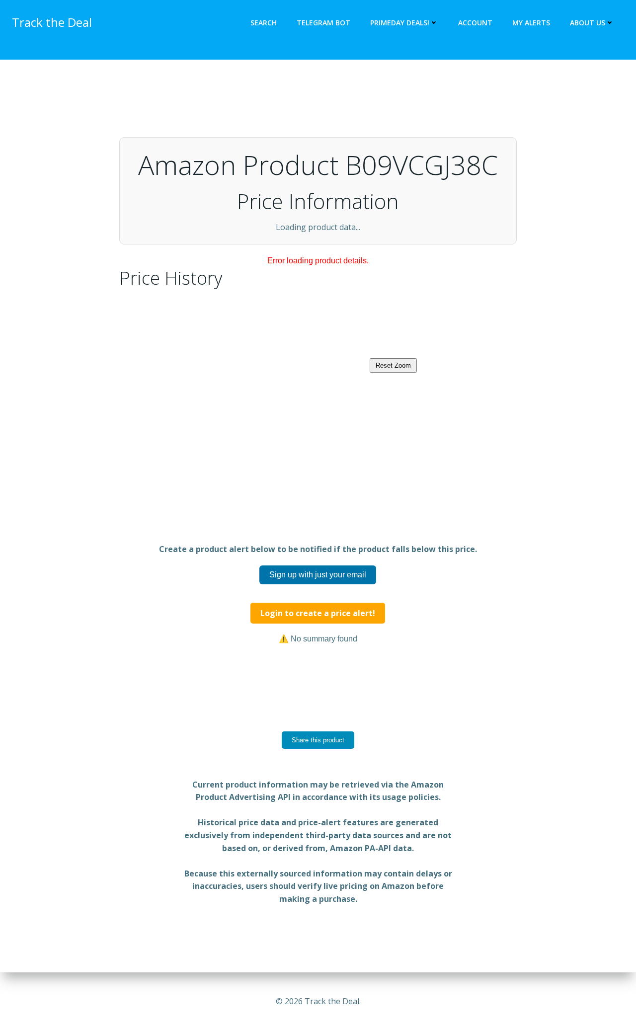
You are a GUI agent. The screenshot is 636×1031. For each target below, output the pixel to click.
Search (263, 22)
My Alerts (531, 22)
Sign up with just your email (317, 619)
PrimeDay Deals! (399, 22)
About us (587, 22)
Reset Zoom (393, 410)
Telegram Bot (323, 22)
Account (475, 22)
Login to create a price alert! (317, 657)
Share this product (318, 785)
